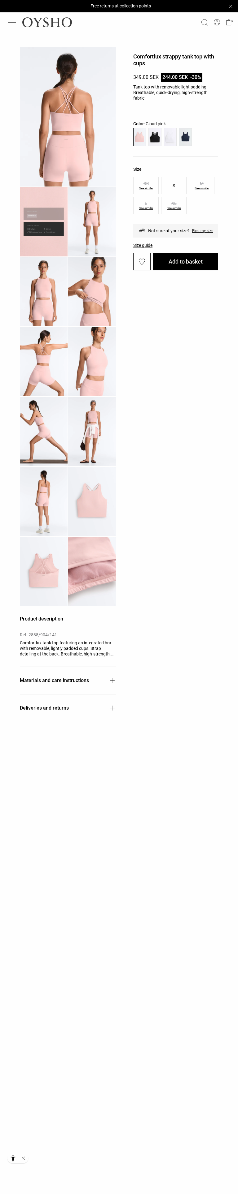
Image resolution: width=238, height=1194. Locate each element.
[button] (229, 22)
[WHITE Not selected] (170, 137)
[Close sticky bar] (230, 6)
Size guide (142, 245)
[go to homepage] (47, 22)
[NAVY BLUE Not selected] (185, 137)
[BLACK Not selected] (154, 137)
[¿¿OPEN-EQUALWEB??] (17, 1158)
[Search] (204, 22)
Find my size (202, 231)
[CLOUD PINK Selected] (139, 137)
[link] (217, 22)
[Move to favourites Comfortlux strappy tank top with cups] (142, 261)
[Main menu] (12, 22)
